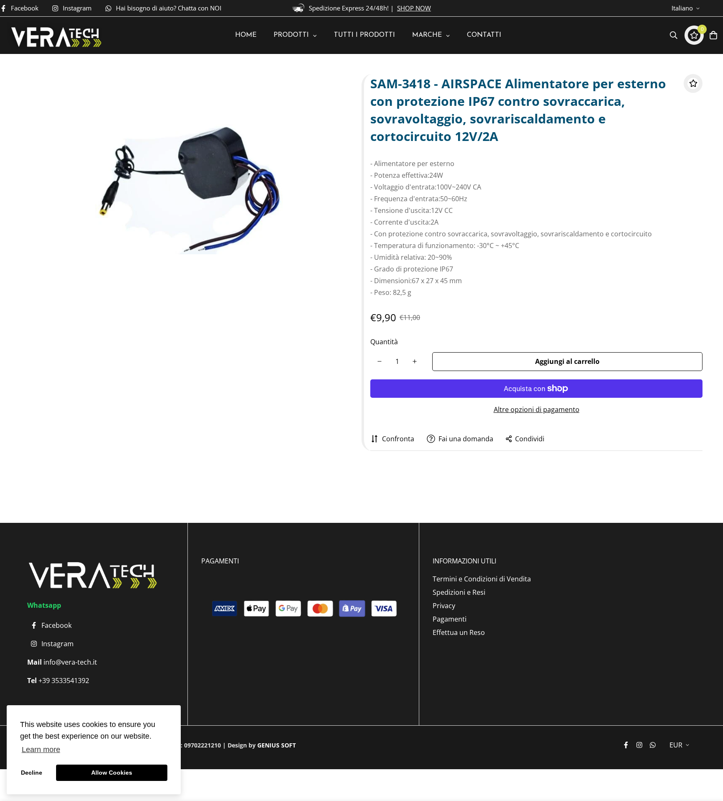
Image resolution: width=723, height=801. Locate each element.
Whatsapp (44, 605)
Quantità (384, 341)
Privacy (444, 605)
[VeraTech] (55, 35)
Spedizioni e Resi (459, 592)
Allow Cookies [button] (111, 772)
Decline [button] (31, 772)
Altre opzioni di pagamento (536, 409)
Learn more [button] (41, 749)
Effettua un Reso (459, 632)
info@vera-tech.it (69, 662)
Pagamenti (450, 619)
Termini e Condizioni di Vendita (482, 578)
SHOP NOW (414, 8)
